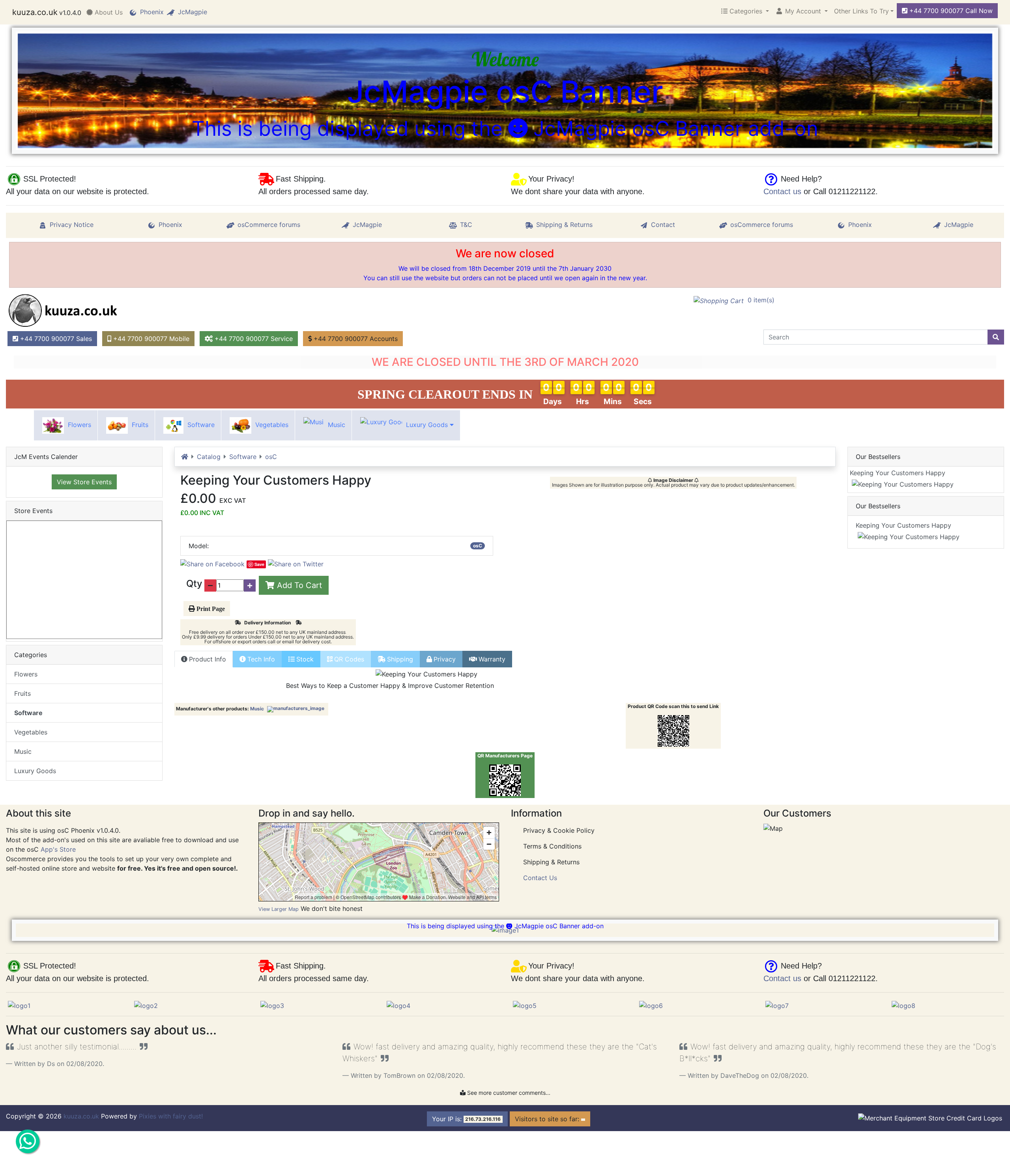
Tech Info (261, 659)
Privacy (445, 659)
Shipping (400, 659)
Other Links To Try (861, 11)
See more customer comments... (508, 1092)
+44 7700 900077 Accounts (355, 339)
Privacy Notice (72, 225)
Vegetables (270, 425)
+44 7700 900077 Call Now (950, 11)
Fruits (139, 425)
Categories (746, 11)
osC (271, 457)
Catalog (209, 457)
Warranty (492, 659)
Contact (663, 225)
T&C (466, 225)
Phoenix (152, 12)
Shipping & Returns (564, 225)
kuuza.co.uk (35, 12)
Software (200, 425)
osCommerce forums (269, 225)
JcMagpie (192, 12)
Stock (305, 659)
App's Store (58, 849)
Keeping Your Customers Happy (902, 473)
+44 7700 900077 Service (253, 339)
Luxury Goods (427, 425)
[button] (801, 11)
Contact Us (540, 878)
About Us (108, 12)
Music (335, 425)
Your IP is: (466, 1119)
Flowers (78, 425)
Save (259, 564)
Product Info (207, 659)
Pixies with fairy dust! (172, 1116)
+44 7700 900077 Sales (55, 339)
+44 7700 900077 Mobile (150, 339)
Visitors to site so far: (548, 1119)
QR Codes (349, 659)
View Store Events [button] (84, 482)
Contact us (782, 191)
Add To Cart (298, 585)
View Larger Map (278, 909)
